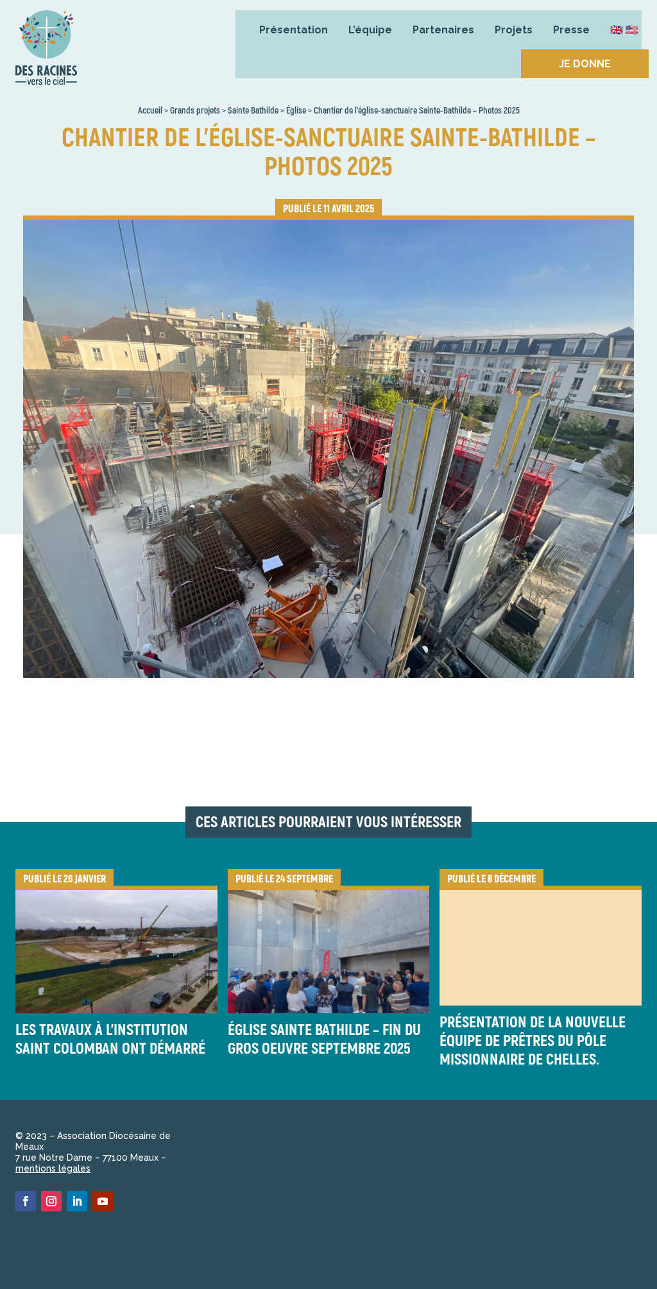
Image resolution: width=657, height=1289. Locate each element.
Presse (571, 30)
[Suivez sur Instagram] (51, 1201)
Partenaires (443, 30)
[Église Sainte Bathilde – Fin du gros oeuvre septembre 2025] (329, 949)
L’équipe (370, 30)
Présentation (293, 30)
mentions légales (52, 1168)
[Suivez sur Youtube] (102, 1201)
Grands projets (195, 110)
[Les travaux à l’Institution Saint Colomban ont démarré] (116, 949)
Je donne (585, 64)
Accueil (150, 110)
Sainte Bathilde (253, 110)
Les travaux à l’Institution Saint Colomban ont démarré (110, 1039)
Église (296, 110)
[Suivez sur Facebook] (25, 1201)
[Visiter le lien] (46, 51)
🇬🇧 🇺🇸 (624, 30)
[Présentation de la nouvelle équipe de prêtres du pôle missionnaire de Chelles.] (540, 945)
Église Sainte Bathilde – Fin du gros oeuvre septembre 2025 (324, 1039)
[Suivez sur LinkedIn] (77, 1201)
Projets (514, 30)
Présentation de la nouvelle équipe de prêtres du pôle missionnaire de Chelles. (532, 1041)
